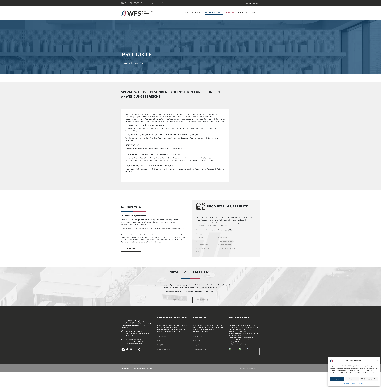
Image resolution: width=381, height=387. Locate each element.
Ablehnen (352, 379)
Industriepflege (203, 244)
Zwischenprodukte (226, 244)
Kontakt (256, 12)
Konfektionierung (164, 349)
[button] (377, 360)
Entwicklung (163, 336)
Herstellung (162, 341)
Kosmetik (230, 12)
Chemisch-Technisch (214, 12)
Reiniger (201, 237)
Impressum (362, 383)
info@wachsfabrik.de (156, 3)
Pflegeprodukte (203, 234)
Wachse (222, 234)
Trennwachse (202, 252)
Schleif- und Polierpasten (228, 248)
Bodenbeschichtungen (227, 241)
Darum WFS (197, 12)
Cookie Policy (346, 383)
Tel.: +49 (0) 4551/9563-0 (133, 3)
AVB (257, 368)
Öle (199, 241)
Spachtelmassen (203, 248)
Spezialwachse (224, 237)
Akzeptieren (337, 379)
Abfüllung (162, 345)
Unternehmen (243, 12)
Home (187, 12)
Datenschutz (354, 383)
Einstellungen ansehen (369, 379)
